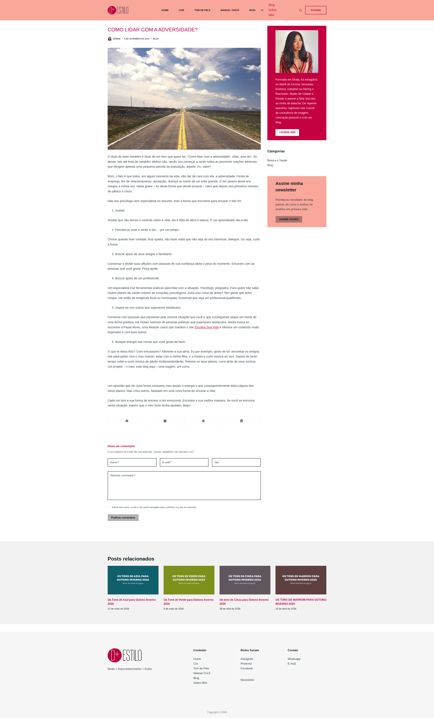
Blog (272, 5)
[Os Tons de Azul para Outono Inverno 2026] (133, 580)
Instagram (247, 659)
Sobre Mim (273, 12)
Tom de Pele (202, 10)
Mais (252, 10)
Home (165, 10)
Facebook (247, 668)
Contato (316, 10)
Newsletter (247, 680)
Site (216, 462)
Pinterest (246, 663)
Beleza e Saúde (277, 160)
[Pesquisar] (300, 10)
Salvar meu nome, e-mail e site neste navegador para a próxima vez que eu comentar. (154, 507)
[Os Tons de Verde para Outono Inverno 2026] (189, 580)
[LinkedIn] (242, 421)
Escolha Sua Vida (207, 327)
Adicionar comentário (122, 475)
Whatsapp (294, 659)
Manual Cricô (230, 10)
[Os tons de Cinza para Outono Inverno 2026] (245, 580)
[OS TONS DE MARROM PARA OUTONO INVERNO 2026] (300, 580)
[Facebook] (127, 421)
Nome (114, 462)
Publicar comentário (123, 517)
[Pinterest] (203, 421)
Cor (181, 10)
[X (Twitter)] (165, 421)
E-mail (166, 462)
